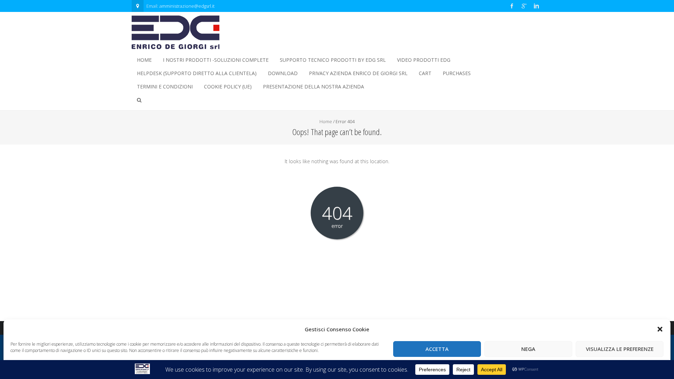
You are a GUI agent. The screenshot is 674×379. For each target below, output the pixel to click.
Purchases (457, 73)
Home (144, 59)
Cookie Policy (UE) (228, 86)
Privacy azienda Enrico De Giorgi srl (358, 73)
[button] (659, 329)
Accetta (437, 348)
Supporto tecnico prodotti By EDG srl (333, 59)
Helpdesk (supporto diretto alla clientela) (197, 73)
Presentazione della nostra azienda (313, 86)
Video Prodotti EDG (423, 59)
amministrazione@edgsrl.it (186, 6)
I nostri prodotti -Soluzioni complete (216, 59)
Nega (528, 348)
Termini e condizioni (165, 86)
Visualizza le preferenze (620, 348)
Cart (425, 73)
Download (283, 73)
